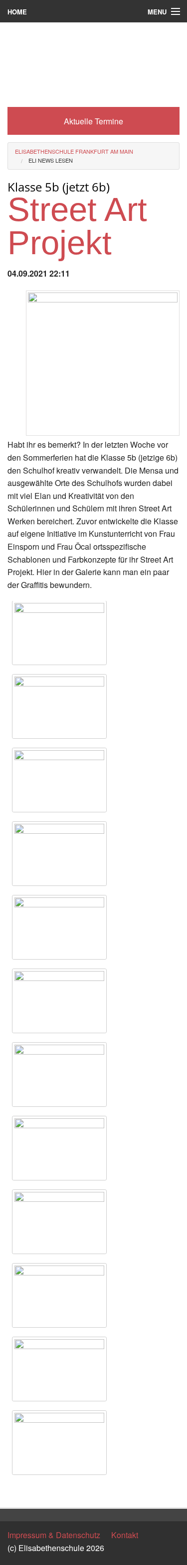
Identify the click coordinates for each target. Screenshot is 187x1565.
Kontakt (124, 1535)
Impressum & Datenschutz (53, 1535)
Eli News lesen (50, 160)
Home (17, 11)
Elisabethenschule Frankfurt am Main (74, 151)
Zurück (19, 1490)
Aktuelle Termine (93, 121)
